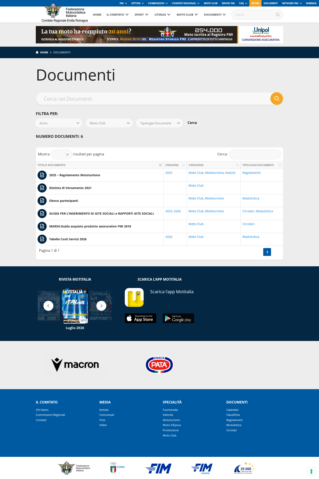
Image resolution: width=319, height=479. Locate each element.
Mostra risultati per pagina (71, 153)
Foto (102, 420)
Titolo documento (52, 165)
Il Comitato (115, 14)
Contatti (41, 420)
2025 (168, 173)
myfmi (255, 3)
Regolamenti (251, 173)
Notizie (230, 173)
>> (276, 252)
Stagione (172, 165)
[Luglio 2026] (75, 306)
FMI (122, 3)
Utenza (160, 14)
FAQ (241, 3)
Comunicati (106, 415)
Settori (135, 3)
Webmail (311, 3)
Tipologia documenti (258, 165)
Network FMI (290, 3)
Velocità (168, 415)
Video (103, 425)
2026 (177, 211)
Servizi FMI (228, 3)
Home (97, 14)
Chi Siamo (42, 410)
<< (258, 252)
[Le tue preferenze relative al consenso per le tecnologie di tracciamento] (311, 471)
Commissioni (156, 3)
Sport (139, 14)
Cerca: (222, 153)
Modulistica (250, 198)
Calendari (232, 410)
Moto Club (210, 3)
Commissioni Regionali (50, 415)
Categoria (196, 165)
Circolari (248, 211)
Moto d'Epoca (172, 425)
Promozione (171, 430)
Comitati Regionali (184, 3)
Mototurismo (214, 173)
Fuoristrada (170, 410)
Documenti (271, 3)
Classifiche (233, 415)
